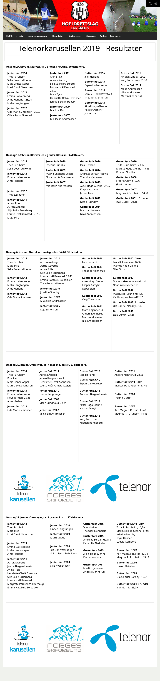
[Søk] (150, 3)
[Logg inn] (156, 3)
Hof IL (9, 35)
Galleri (103, 35)
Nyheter (20, 35)
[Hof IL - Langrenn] (80, 16)
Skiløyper (91, 35)
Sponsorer (115, 35)
